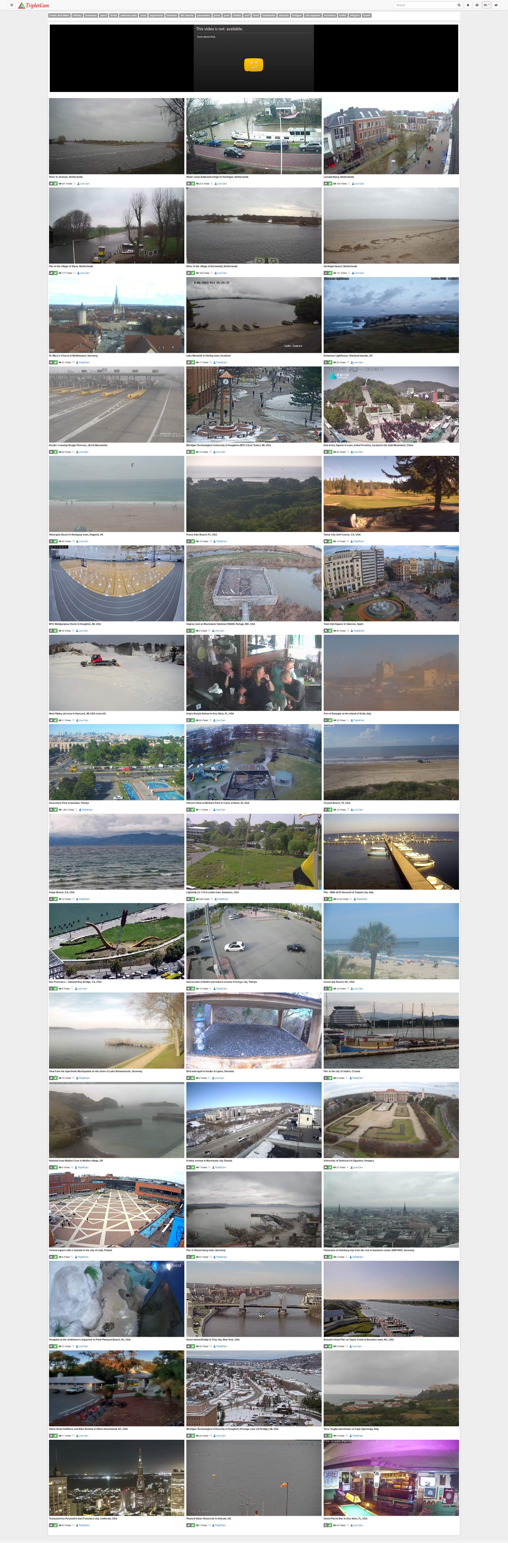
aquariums (156, 15)
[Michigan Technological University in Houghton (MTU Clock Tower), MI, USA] (254, 404)
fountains (330, 15)
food (256, 15)
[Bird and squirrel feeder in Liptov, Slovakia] (254, 1030)
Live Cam (84, 183)
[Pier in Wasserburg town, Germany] (254, 1209)
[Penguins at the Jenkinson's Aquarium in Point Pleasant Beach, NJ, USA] (116, 1299)
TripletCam (84, 362)
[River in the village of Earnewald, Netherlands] (254, 225)
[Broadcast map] (477, 5)
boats (367, 15)
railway (77, 15)
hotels (237, 15)
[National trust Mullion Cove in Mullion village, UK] (116, 1120)
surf (247, 15)
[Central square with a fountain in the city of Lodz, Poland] (116, 1209)
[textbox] (486, 5)
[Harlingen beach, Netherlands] (391, 225)
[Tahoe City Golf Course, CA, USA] (391, 494)
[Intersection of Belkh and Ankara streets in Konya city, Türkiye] (254, 941)
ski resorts (187, 15)
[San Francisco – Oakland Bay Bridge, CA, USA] (116, 941)
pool (227, 15)
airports (284, 15)
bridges (297, 15)
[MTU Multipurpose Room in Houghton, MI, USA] (116, 583)
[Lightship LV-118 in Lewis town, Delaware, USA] (254, 852)
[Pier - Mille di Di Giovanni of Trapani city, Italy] (391, 852)
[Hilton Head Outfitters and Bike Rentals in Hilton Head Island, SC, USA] (116, 1388)
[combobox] (486, 5)
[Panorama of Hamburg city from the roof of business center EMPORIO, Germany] (391, 1209)
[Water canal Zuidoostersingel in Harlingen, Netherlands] (254, 136)
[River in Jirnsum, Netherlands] (116, 136)
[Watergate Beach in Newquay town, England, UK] (116, 494)
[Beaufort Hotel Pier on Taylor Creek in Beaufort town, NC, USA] (391, 1299)
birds (114, 15)
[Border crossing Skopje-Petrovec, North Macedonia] (116, 404)
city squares (312, 15)
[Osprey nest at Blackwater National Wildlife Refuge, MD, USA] (254, 583)
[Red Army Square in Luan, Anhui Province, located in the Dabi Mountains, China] (391, 404)
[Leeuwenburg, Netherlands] (391, 136)
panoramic (203, 15)
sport (103, 15)
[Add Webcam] (468, 5)
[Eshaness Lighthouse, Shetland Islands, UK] (391, 315)
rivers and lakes (59, 15)
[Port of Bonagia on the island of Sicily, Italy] (391, 673)
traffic (342, 15)
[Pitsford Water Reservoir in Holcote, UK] (254, 1478)
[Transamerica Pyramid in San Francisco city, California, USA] (116, 1478)
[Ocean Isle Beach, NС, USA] (391, 941)
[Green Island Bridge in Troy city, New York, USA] (254, 1299)
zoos (143, 15)
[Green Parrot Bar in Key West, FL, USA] (391, 1478)
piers (217, 15)
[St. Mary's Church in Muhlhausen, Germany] (116, 315)
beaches (172, 15)
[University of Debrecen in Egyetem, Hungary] (391, 1120)
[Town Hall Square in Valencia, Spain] (391, 583)
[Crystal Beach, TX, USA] (391, 762)
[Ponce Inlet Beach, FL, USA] (254, 494)
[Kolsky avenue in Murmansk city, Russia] (254, 1120)
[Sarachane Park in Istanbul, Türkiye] (116, 762)
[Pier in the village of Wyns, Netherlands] (116, 225)
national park (129, 15)
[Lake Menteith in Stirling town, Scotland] (254, 315)
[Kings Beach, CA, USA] (116, 852)
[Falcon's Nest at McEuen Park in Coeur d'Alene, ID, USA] (254, 762)
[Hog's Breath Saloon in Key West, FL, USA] (254, 673)
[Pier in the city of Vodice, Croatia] (391, 1030)
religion (355, 15)
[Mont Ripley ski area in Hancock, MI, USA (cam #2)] (116, 673)
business (91, 15)
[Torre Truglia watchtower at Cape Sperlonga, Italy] (391, 1388)
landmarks (269, 15)
